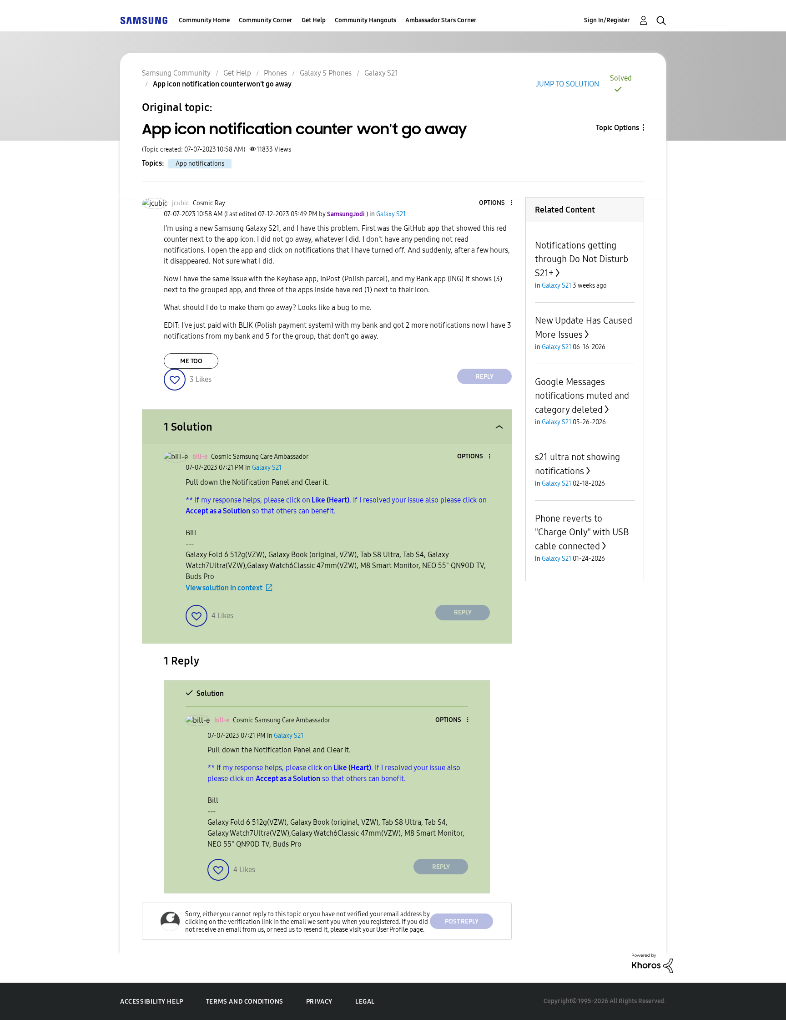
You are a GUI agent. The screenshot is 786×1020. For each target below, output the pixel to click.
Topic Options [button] (617, 127)
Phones (275, 73)
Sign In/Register (607, 20)
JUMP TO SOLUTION (567, 84)
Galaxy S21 (381, 73)
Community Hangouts (365, 20)
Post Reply (462, 921)
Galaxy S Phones (326, 73)
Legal (365, 1001)
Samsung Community (176, 73)
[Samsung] (143, 20)
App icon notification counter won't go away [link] (222, 84)
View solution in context (224, 588)
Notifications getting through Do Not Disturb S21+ (581, 259)
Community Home (204, 20)
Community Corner (265, 20)
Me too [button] (191, 361)
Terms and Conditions (244, 1001)
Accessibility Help (151, 1001)
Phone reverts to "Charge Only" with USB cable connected (582, 532)
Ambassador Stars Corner (441, 20)
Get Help (314, 20)
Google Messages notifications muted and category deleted (582, 395)
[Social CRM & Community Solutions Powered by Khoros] (652, 963)
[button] (496, 203)
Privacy (319, 1001)
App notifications (200, 163)
